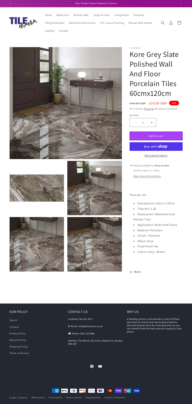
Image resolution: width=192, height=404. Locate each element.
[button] (163, 23)
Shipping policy (93, 397)
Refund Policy (17, 340)
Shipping (148, 108)
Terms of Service (19, 353)
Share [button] (137, 271)
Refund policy (38, 397)
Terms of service (74, 397)
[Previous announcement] (11, 3)
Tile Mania (22, 397)
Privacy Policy (17, 333)
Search (13, 320)
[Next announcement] (181, 3)
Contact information (115, 397)
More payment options (156, 155)
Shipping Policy (18, 346)
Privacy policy (55, 397)
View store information (147, 176)
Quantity (134, 115)
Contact (14, 327)
